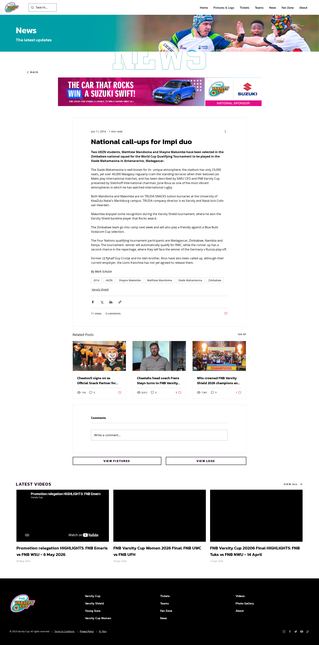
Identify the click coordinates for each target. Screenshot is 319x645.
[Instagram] (284, 631)
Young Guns (93, 610)
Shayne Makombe (130, 280)
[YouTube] (301, 631)
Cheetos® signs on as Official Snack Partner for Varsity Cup (96, 380)
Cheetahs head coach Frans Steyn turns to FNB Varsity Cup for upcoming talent (158, 380)
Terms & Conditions (64, 631)
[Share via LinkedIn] (111, 302)
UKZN (109, 280)
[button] (224, 8)
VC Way (103, 631)
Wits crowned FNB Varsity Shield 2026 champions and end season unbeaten (218, 380)
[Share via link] (120, 302)
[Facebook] (290, 631)
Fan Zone (166, 610)
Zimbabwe (214, 280)
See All (242, 334)
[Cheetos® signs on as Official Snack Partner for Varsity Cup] (99, 356)
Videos (240, 596)
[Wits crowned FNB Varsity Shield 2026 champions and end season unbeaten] (219, 356)
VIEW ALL (291, 484)
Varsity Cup (92, 596)
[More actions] (225, 131)
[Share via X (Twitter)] (102, 302)
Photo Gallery (245, 603)
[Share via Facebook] (93, 302)
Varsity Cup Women (98, 618)
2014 (96, 280)
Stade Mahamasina (190, 280)
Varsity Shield (100, 289)
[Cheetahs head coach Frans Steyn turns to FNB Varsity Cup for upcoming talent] (159, 356)
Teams (164, 603)
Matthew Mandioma (159, 280)
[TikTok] (307, 631)
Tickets (165, 596)
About (240, 610)
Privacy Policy (87, 631)
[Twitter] (296, 631)
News (163, 618)
